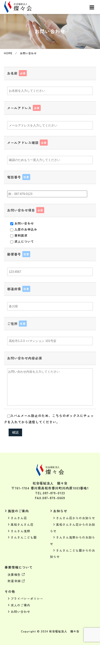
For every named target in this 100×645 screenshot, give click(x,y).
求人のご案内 (20, 605)
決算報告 (14, 574)
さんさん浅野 (20, 531)
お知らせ (60, 510)
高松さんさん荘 (22, 524)
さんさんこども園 (24, 537)
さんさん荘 (19, 518)
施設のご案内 (18, 510)
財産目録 (14, 581)
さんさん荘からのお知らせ (75, 518)
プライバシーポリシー (27, 598)
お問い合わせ (20, 611)
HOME (8, 53)
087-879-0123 (54, 493)
